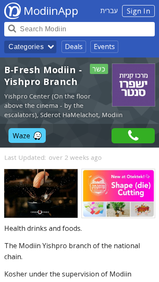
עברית (109, 10)
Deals (74, 46)
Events (104, 46)
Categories (26, 46)
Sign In (139, 11)
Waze (21, 135)
